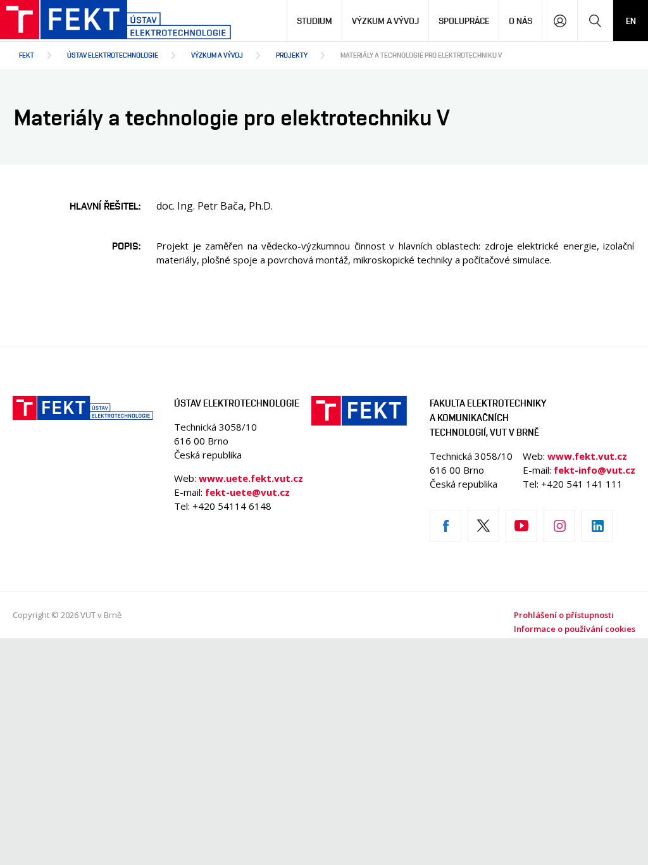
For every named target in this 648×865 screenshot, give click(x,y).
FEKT (26, 55)
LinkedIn (597, 525)
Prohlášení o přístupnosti (564, 615)
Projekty (292, 55)
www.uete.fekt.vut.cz (251, 478)
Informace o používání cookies (574, 629)
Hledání (595, 20)
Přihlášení (559, 20)
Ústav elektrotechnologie (112, 55)
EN (631, 20)
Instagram (559, 525)
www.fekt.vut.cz (587, 456)
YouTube (521, 525)
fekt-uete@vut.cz (247, 492)
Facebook (445, 525)
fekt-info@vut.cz (594, 470)
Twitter (483, 525)
